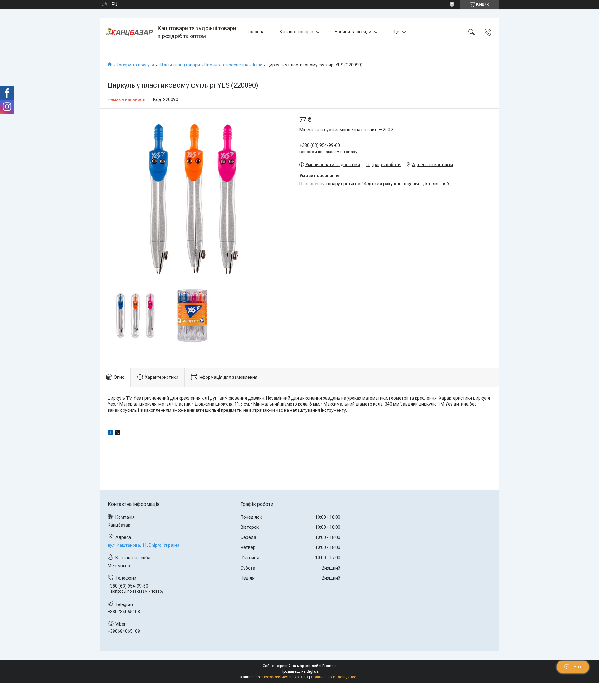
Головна (256, 31)
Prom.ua (329, 666)
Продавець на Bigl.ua (300, 671)
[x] (117, 433)
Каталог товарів (296, 31)
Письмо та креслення (226, 64)
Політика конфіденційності (335, 677)
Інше (257, 64)
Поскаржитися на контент (285, 677)
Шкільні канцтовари (179, 64)
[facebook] (110, 433)
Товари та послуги (135, 64)
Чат (577, 666)
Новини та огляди (353, 31)
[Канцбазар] (129, 32)
